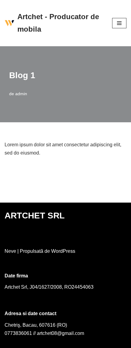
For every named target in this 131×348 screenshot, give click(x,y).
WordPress (63, 251)
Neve (10, 251)
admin (21, 93)
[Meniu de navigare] (119, 23)
